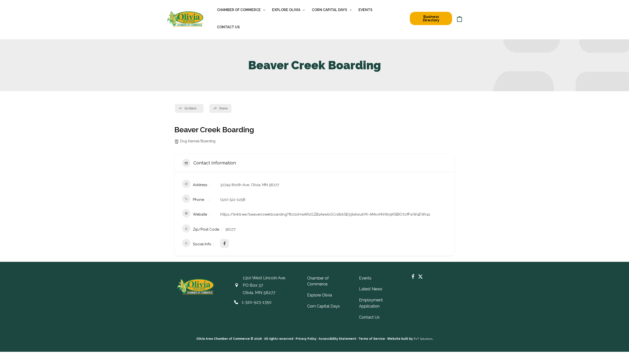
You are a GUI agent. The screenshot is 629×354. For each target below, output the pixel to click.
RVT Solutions (423, 338)
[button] (263, 9)
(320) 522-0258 (232, 199)
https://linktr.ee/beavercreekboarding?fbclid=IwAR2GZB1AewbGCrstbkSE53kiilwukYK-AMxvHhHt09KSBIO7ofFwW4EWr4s (325, 214)
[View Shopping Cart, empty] (459, 18)
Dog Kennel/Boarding (197, 141)
